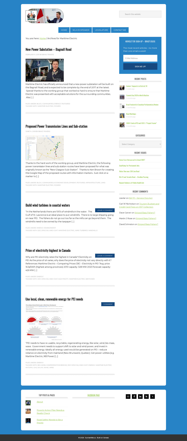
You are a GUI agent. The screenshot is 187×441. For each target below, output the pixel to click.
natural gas (31, 367)
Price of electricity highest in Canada (48, 250)
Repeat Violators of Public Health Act (131, 182)
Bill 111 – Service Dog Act (140, 198)
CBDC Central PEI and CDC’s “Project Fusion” (141, 123)
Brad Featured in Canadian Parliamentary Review (142, 104)
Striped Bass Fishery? (145, 212)
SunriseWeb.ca (90, 438)
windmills (92, 230)
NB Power (90, 279)
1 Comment (108, 304)
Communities (48, 104)
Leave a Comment (105, 210)
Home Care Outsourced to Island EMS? (132, 159)
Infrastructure (93, 183)
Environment (50, 228)
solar (40, 367)
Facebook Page (94, 395)
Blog (39, 104)
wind (51, 367)
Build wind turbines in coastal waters (48, 205)
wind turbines (81, 230)
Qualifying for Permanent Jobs (129, 165)
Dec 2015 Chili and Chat (48, 230)
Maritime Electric (45, 106)
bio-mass (42, 365)
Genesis (106, 438)
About (40, 402)
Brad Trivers (45, 16)
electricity (63, 279)
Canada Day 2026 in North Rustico (137, 95)
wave (46, 367)
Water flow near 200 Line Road (129, 171)
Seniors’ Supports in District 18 (136, 86)
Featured (66, 104)
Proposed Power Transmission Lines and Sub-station (56, 126)
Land (103, 183)
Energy (57, 104)
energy (92, 365)
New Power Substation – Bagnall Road (48, 49)
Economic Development (65, 183)
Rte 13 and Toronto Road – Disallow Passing (133, 177)
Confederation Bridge (56, 365)
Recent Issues (140, 152)
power (57, 106)
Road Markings (131, 113)
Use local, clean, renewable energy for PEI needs (54, 298)
